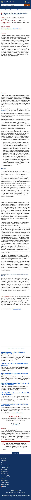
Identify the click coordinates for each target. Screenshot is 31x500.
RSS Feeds (5, 487)
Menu (27, 2)
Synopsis (3, 28)
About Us (3, 458)
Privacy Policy (4, 467)
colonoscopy (4, 110)
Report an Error (5, 484)
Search (27, 5)
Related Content (17, 28)
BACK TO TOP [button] (15, 453)
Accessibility (4, 469)
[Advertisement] (15, 74)
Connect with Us (5, 482)
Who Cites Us (4, 473)
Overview (9, 28)
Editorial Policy (4, 471)
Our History (4, 460)
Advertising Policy (5, 476)
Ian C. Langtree (17, 309)
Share (16, 424)
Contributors (4, 478)
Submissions (4, 480)
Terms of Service (5, 465)
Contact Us (4, 462)
